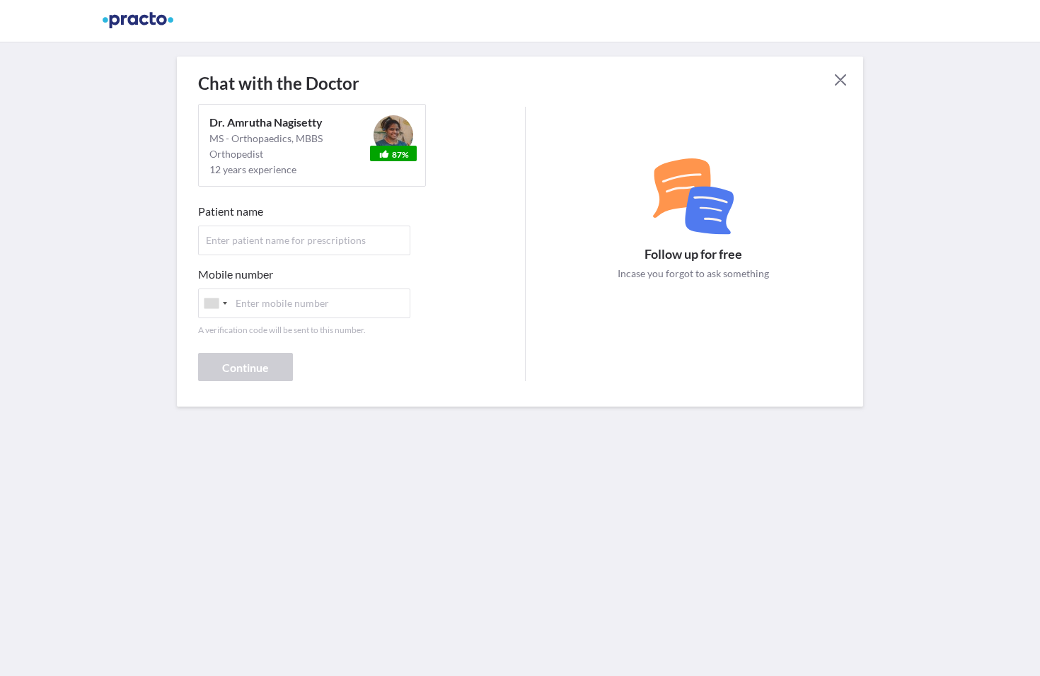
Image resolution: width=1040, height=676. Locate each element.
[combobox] (215, 303)
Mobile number (235, 274)
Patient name (230, 211)
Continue (245, 367)
